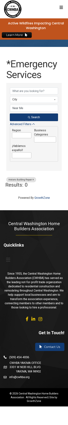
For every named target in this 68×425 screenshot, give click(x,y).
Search (35, 117)
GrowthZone (42, 197)
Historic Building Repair (20, 179)
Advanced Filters (20, 124)
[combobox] (34, 99)
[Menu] (8, 259)
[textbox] (13, 134)
